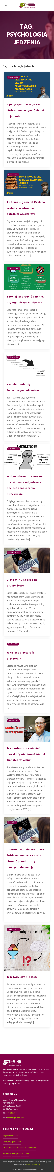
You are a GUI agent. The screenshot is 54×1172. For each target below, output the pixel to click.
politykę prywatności (33, 1164)
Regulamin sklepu (10, 1135)
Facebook (7, 1153)
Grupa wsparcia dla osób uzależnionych (19, 1147)
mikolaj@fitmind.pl (15, 1117)
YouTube (25, 1153)
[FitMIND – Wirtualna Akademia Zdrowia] (27, 5)
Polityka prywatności (12, 1141)
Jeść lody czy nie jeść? (22, 977)
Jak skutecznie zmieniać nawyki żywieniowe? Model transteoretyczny (26, 754)
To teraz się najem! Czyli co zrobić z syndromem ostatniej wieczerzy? (26, 208)
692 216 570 (11, 1113)
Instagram (16, 1153)
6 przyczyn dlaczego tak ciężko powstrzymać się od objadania (25, 110)
